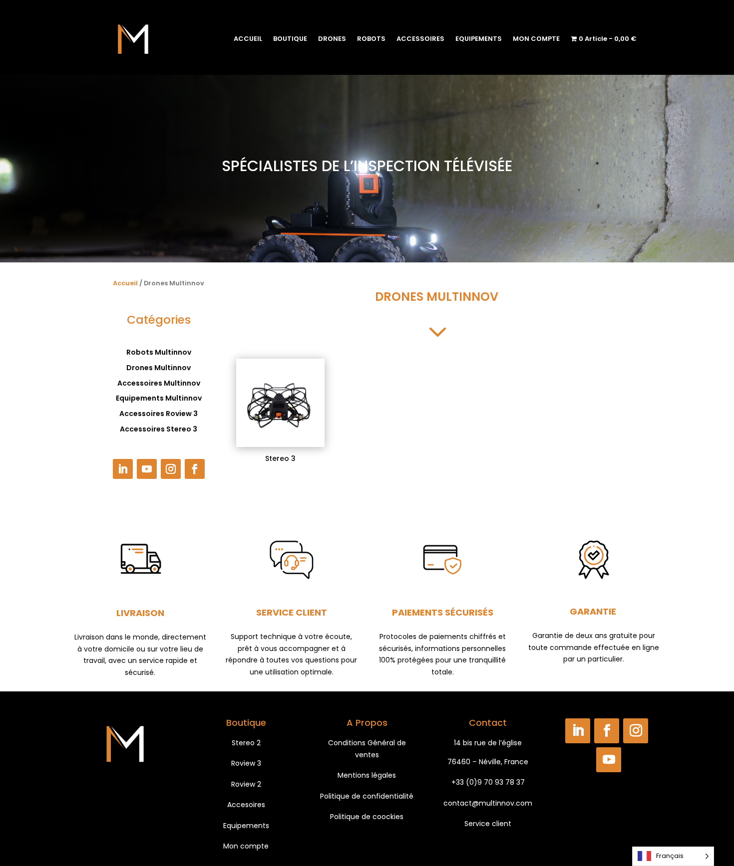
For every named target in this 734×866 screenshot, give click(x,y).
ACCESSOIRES (420, 38)
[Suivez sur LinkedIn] (123, 469)
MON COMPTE (536, 38)
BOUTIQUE (290, 38)
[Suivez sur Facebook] (195, 469)
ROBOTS (371, 38)
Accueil (125, 283)
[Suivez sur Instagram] (171, 469)
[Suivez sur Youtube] (147, 469)
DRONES (332, 38)
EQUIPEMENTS (478, 38)
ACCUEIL (248, 38)
